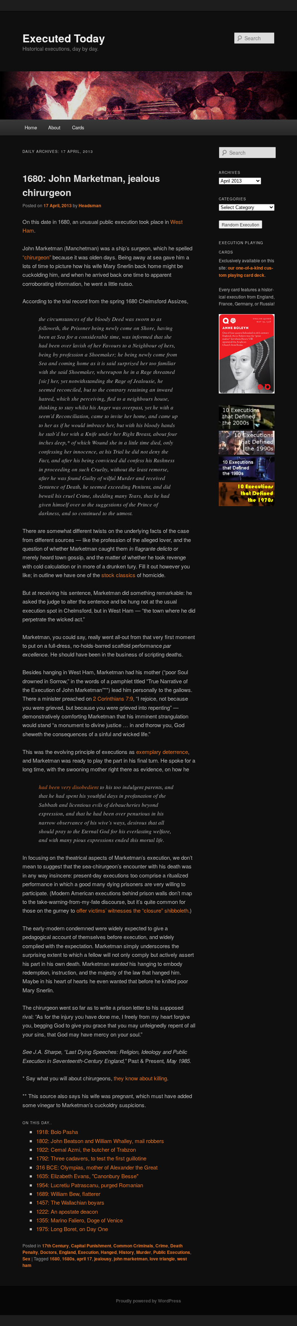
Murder (143, 1252)
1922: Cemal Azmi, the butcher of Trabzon (86, 1149)
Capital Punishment (91, 1245)
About (54, 127)
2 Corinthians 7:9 (113, 698)
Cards (78, 127)
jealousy (103, 1258)
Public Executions (171, 1252)
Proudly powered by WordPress (148, 1300)
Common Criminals (133, 1245)
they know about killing (140, 1078)
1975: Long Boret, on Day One (72, 1229)
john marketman (130, 1258)
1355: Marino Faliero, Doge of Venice (79, 1220)
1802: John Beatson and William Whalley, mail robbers (100, 1140)
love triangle (162, 1258)
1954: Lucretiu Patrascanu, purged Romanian (89, 1185)
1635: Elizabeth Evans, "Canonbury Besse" (87, 1176)
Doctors (48, 1252)
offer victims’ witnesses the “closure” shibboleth (132, 910)
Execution (88, 1252)
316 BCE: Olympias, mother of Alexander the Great (97, 1167)
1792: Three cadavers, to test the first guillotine (91, 1158)
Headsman (90, 205)
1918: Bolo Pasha (57, 1131)
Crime (161, 1245)
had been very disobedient (69, 787)
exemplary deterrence (162, 751)
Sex (26, 1258)
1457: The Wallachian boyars (70, 1202)
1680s (68, 1258)
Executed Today (63, 38)
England (67, 1252)
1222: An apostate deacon (67, 1211)
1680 (55, 1258)
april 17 (84, 1258)
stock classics (118, 575)
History (126, 1252)
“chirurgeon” (36, 257)
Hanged (109, 1252)
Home (31, 127)
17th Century (55, 1245)
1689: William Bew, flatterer (68, 1193)
